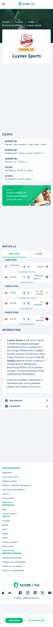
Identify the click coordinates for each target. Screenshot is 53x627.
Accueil (6, 22)
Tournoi (5, 494)
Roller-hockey (8, 550)
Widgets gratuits (9, 481)
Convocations (8, 498)
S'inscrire (14, 620)
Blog (4, 509)
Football (19, 22)
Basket (5, 525)
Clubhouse (7, 502)
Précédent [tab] (14, 254)
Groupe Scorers (9, 513)
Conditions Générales (12, 558)
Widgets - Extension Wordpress (16, 485)
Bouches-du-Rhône (12, 25)
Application (7, 472)
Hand (4, 529)
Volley (4, 538)
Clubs (31, 22)
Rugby (5, 533)
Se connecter (36, 620)
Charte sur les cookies (12, 566)
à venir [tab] (38, 254)
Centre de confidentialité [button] (13, 570)
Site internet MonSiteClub (13, 489)
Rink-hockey (7, 546)
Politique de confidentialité (14, 562)
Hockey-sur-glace (10, 542)
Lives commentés (10, 477)
